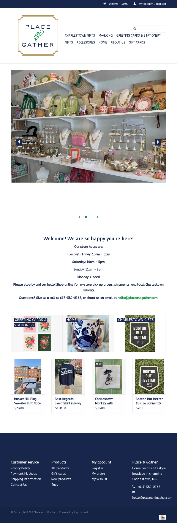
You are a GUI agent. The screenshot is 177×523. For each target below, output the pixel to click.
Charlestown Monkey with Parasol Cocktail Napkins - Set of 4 (108, 401)
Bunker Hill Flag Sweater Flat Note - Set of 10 (27, 401)
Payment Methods (24, 474)
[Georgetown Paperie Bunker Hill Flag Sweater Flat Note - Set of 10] (28, 376)
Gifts (69, 42)
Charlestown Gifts (80, 35)
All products (60, 468)
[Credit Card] (161, 517)
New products (61, 479)
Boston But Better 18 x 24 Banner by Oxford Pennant (149, 401)
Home (103, 42)
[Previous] (19, 142)
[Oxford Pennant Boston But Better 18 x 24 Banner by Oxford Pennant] (149, 376)
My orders (99, 474)
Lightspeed (81, 512)
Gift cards (137, 42)
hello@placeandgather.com (138, 298)
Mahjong (106, 35)
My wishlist (99, 479)
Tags (54, 485)
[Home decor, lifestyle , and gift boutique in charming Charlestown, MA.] (37, 36)
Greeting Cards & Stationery (138, 35)
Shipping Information (26, 479)
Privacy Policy (20, 468)
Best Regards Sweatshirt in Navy (68, 401)
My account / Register (152, 3)
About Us (118, 42)
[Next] (158, 142)
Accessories (86, 42)
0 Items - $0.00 (118, 3)
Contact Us (19, 485)
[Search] (135, 29)
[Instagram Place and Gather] (88, 442)
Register (97, 468)
